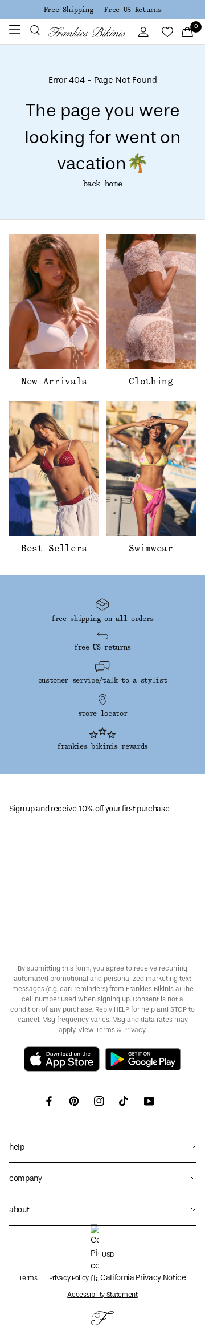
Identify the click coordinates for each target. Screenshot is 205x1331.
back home (102, 184)
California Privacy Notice (143, 1278)
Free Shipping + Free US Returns (102, 9)
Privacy (134, 1030)
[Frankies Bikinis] (86, 32)
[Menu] (14, 32)
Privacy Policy (69, 1278)
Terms (105, 1030)
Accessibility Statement (102, 1294)
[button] (35, 32)
